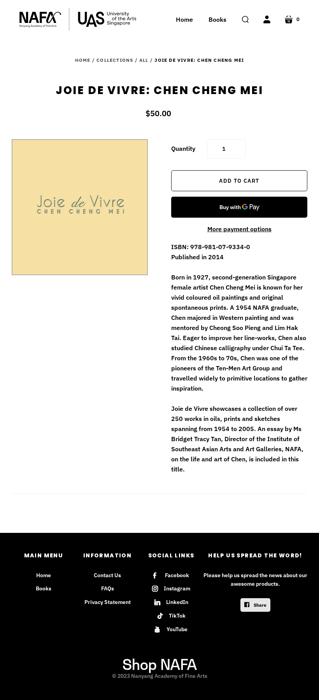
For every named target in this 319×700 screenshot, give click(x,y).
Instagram (177, 588)
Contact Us (107, 575)
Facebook (177, 575)
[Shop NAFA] (77, 19)
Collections (114, 60)
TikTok (177, 615)
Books (43, 588)
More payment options (239, 229)
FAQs (107, 588)
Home (83, 60)
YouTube (177, 629)
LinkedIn (177, 602)
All (144, 60)
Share (259, 605)
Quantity (183, 148)
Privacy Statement (107, 602)
